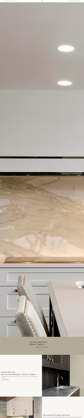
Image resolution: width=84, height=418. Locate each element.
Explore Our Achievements (5, 379)
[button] (11, 1)
